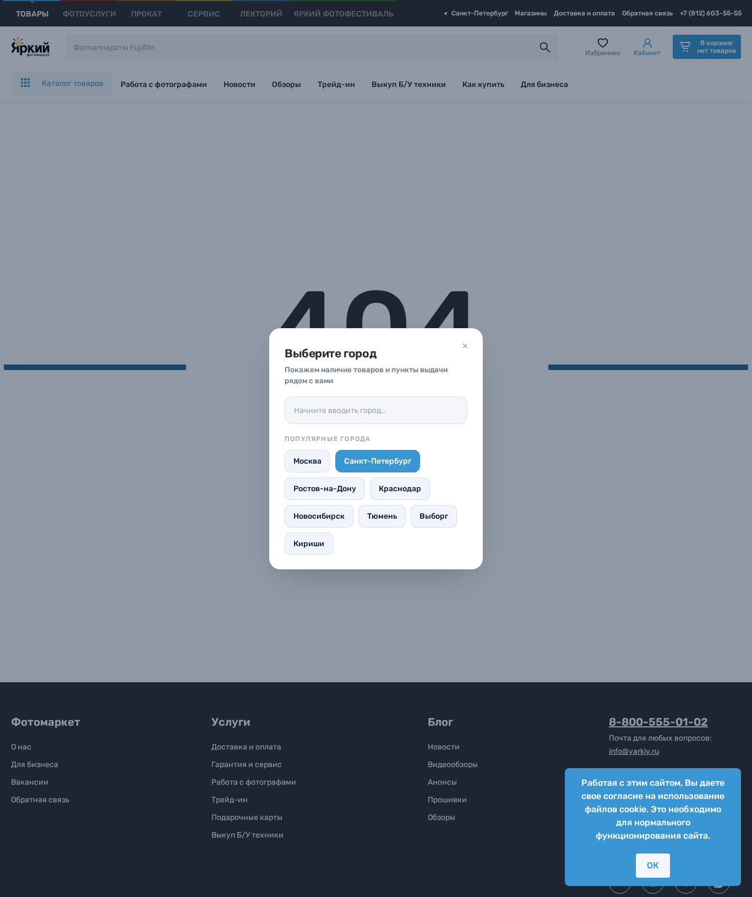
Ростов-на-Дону (324, 488)
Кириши (308, 543)
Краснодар (400, 488)
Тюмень (382, 516)
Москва (307, 461)
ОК (653, 865)
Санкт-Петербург (377, 461)
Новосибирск (319, 516)
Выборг (433, 516)
